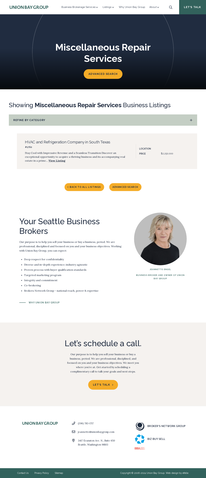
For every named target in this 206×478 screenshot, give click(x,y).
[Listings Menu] (113, 7)
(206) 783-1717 (86, 423)
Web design (172, 473)
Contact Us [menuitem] (23, 473)
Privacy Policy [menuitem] (41, 473)
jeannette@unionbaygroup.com (96, 431)
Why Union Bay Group (44, 302)
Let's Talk (192, 7)
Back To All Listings (85, 187)
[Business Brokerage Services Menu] (97, 7)
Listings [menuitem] (107, 7)
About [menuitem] (153, 7)
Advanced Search (103, 73)
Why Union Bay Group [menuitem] (132, 7)
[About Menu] (158, 7)
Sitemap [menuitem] (59, 473)
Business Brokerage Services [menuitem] (78, 7)
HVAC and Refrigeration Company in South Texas (67, 142)
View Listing (56, 160)
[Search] (171, 7)
